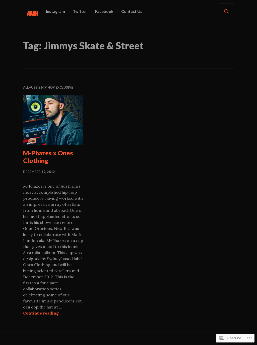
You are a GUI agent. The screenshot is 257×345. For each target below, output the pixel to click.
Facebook (104, 11)
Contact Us (131, 11)
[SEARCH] (226, 11)
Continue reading (41, 313)
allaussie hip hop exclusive (48, 87)
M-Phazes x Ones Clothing (48, 156)
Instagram (55, 11)
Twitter (80, 11)
